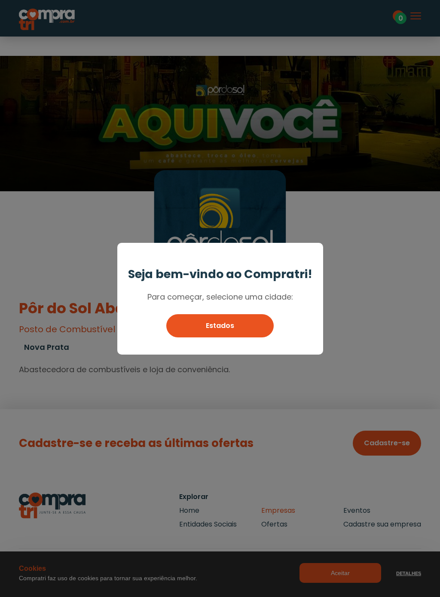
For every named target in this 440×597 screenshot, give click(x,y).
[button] (220, 325)
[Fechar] (312, 253)
